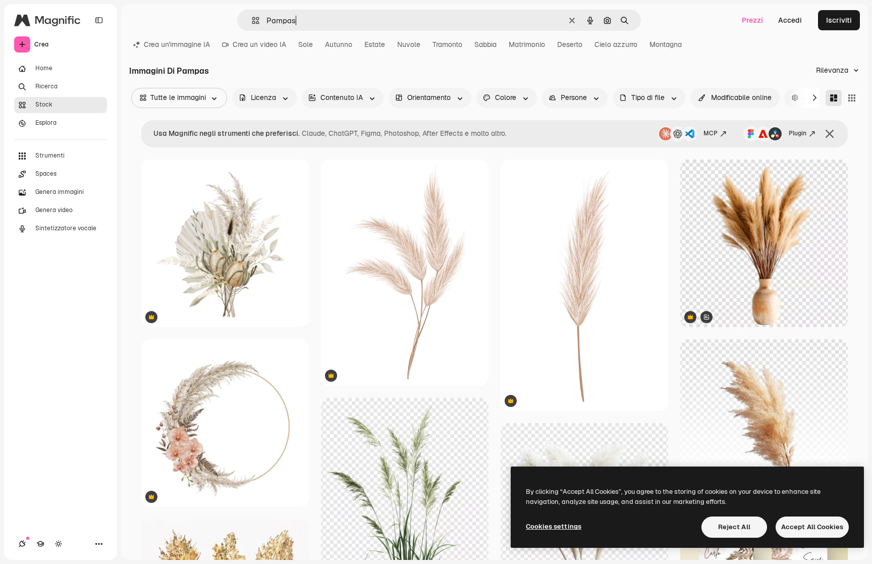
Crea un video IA (259, 44)
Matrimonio (527, 44)
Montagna (665, 44)
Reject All (734, 527)
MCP (710, 133)
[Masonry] (834, 98)
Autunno (338, 44)
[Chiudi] (830, 134)
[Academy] (40, 544)
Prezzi (752, 20)
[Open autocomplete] (251, 20)
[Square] (852, 98)
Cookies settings (553, 526)
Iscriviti (839, 20)
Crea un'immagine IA (177, 44)
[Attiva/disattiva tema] (58, 544)
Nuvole (408, 44)
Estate (374, 44)
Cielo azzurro (615, 44)
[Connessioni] (22, 544)
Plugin (797, 133)
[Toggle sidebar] (99, 20)
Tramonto (447, 44)
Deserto (569, 44)
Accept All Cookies (812, 527)
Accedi (790, 20)
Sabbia (485, 44)
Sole (305, 44)
